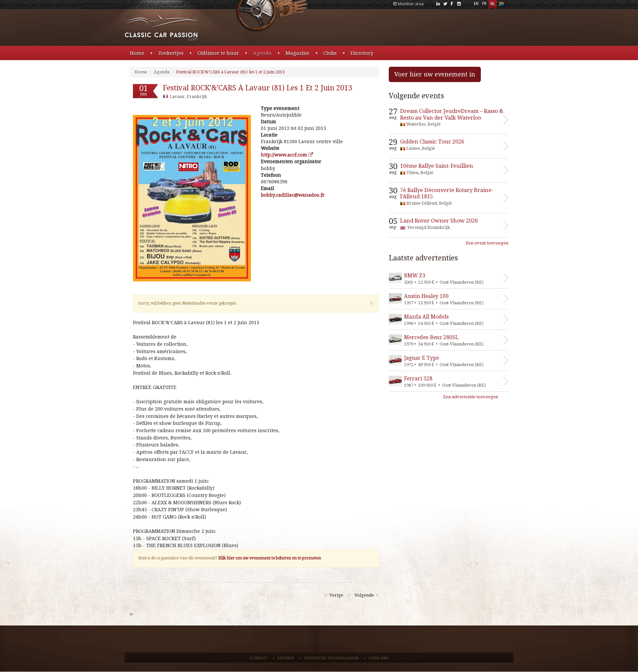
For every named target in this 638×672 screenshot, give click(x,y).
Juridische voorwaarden (331, 658)
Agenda (262, 53)
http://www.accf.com (284, 154)
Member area (411, 3)
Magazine (297, 53)
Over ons (378, 658)
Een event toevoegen (487, 242)
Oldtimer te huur (218, 53)
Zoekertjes (170, 53)
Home (137, 53)
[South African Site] (501, 5)
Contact (258, 658)
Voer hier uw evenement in (434, 74)
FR (484, 3)
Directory (362, 53)
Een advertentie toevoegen (470, 396)
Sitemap (285, 658)
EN (476, 3)
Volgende (364, 595)
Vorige (336, 595)
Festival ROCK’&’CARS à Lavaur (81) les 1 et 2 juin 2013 (230, 71)
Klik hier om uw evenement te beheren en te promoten (269, 558)
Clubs (330, 53)
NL (492, 3)
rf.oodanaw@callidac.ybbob (293, 195)
